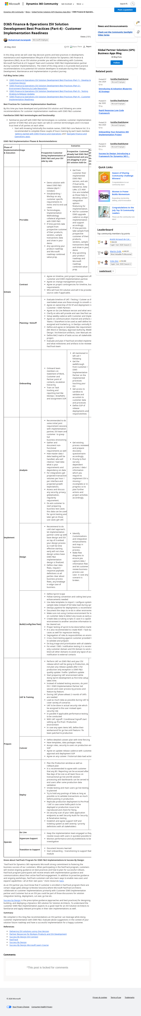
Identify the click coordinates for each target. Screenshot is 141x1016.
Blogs (28, 12)
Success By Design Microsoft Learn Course (29, 945)
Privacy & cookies (100, 997)
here (61, 881)
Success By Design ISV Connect (24, 937)
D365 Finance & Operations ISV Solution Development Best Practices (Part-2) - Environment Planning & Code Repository (45, 87)
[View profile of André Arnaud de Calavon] (106, 242)
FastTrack (14, 939)
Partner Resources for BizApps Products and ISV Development (38, 934)
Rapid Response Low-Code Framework (111, 111)
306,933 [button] (114, 242)
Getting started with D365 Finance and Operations (38, 133)
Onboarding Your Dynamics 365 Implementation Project (114, 133)
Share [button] (79, 46)
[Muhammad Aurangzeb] (5, 40)
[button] (123, 4)
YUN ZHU (114, 261)
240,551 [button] (126, 251)
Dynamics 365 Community (42, 3)
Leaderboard (105, 271)
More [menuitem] (79, 4)
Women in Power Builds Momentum (121, 193)
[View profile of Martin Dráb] (106, 253)
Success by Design (12, 900)
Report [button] (88, 46)
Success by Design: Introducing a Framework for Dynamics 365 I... (114, 155)
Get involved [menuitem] (66, 4)
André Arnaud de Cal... (120, 239)
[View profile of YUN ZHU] (106, 262)
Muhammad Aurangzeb (19, 40)
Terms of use (116, 997)
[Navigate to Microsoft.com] (12, 3)
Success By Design (18, 942)
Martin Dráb (115, 251)
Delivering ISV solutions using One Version (29, 931)
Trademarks (129, 997)
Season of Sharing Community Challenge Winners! (122, 176)
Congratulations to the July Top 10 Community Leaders (123, 210)
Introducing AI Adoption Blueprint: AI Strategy (115, 90)
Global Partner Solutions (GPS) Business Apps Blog (51, 12)
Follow (116, 62)
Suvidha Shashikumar (119, 79)
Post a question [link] (125, 9)
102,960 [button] (123, 261)
